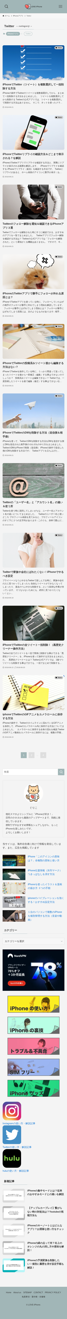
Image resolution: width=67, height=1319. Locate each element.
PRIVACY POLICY (53, 1292)
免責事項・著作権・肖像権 (33, 1297)
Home (8, 1292)
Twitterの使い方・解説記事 (17, 1147)
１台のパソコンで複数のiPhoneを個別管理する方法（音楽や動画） (45, 916)
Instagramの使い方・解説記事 (19, 1123)
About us (17, 1292)
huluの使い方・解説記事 (16, 1171)
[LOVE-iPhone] (33, 6)
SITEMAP (27, 1292)
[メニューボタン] (60, 6)
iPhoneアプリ (13, 34)
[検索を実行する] (61, 772)
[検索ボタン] (6, 6)
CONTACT (38, 1292)
